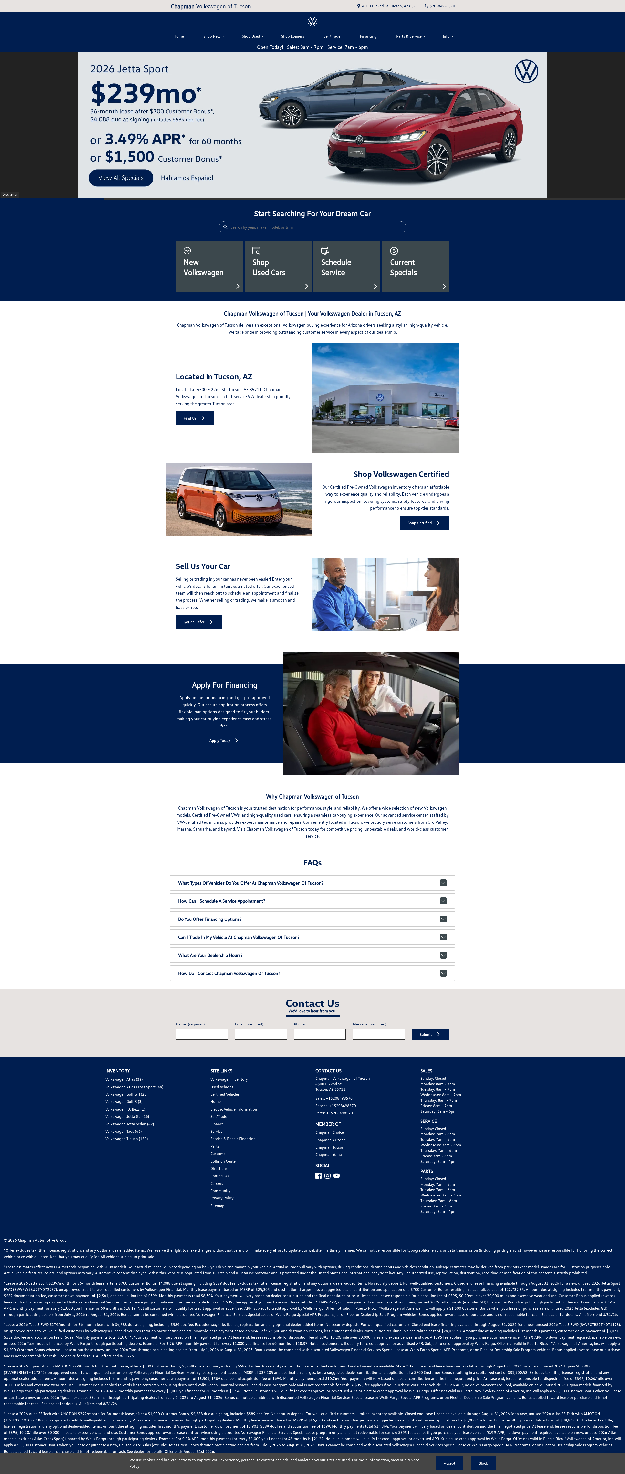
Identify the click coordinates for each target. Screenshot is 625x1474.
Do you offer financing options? (209, 919)
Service (216, 1131)
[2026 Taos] (312, 125)
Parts (214, 1146)
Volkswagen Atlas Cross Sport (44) (134, 1086)
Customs (217, 1153)
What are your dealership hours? (210, 955)
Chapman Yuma (328, 1154)
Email (249, 1024)
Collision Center (223, 1161)
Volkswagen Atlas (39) (124, 1079)
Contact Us (219, 1175)
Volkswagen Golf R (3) (123, 1101)
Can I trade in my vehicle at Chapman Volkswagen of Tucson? (238, 937)
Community (220, 1190)
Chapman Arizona (330, 1139)
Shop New (211, 36)
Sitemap (217, 1205)
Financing (368, 36)
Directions (219, 1168)
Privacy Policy (222, 1198)
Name (190, 1024)
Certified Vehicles (225, 1094)
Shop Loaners (292, 36)
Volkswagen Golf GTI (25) (126, 1094)
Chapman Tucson (329, 1147)
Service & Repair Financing (233, 1138)
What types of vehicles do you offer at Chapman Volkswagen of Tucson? (250, 883)
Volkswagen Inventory (229, 1079)
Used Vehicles (221, 1086)
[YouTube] (337, 1176)
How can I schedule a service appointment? (221, 901)
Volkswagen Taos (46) (123, 1131)
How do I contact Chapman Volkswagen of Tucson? (229, 973)
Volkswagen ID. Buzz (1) (125, 1109)
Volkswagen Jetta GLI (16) (127, 1116)
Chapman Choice (329, 1132)
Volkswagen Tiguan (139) (126, 1138)
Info (446, 36)
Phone (299, 1024)
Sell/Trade (332, 36)
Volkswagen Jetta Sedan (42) (129, 1124)
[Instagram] (327, 1176)
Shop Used (251, 36)
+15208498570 (339, 1098)
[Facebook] (318, 1176)
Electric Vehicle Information (233, 1109)
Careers (216, 1183)
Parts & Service (409, 36)
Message (369, 1024)
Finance (217, 1124)
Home (179, 36)
